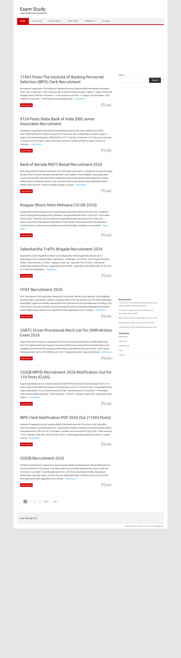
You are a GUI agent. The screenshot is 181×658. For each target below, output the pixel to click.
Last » (55, 501)
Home (22, 21)
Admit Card (73, 21)
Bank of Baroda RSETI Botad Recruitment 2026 (61, 164)
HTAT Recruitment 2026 (41, 289)
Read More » (80, 99)
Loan (121, 350)
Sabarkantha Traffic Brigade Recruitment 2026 (61, 249)
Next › (46, 501)
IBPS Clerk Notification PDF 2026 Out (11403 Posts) (65, 417)
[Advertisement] (90, 48)
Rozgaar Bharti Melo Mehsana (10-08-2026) (58, 205)
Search (121, 75)
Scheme (122, 355)
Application (123, 336)
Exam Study (33, 8)
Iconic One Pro (131, 526)
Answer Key (90, 21)
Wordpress (159, 526)
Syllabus (106, 21)
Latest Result (55, 21)
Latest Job (37, 21)
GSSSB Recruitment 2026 (42, 458)
